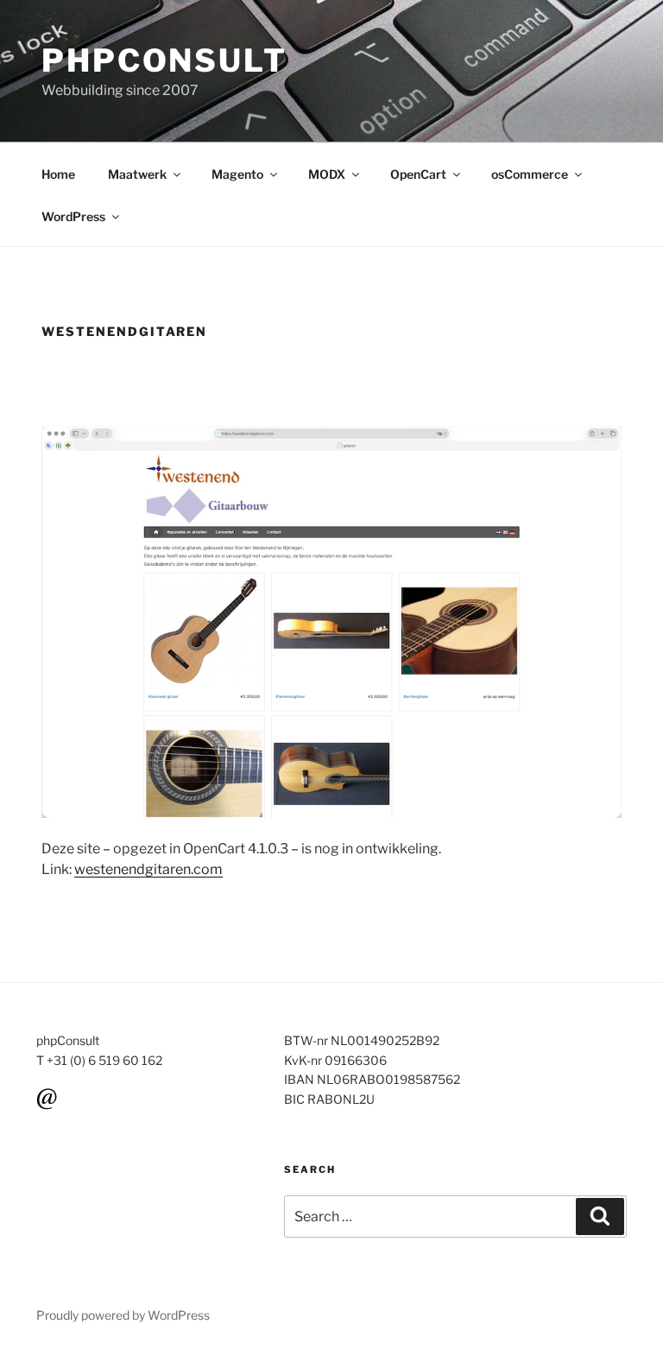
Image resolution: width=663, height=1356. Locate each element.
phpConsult (164, 60)
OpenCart (418, 174)
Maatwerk (137, 174)
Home (58, 174)
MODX (326, 174)
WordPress (73, 216)
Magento (237, 174)
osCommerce (529, 174)
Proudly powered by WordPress (123, 1315)
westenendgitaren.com (148, 869)
